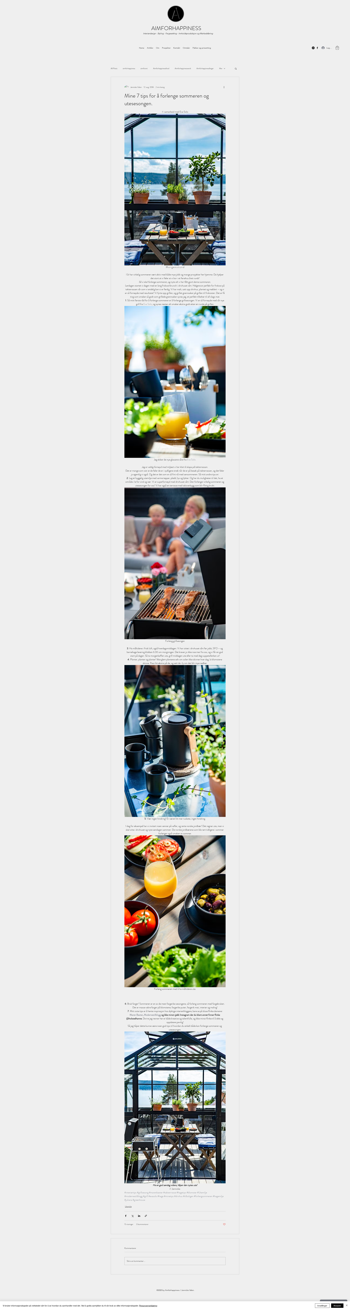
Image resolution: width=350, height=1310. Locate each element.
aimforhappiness (129, 68)
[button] (235, 68)
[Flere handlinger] (224, 87)
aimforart (144, 68)
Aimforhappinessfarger (205, 68)
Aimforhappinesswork (183, 68)
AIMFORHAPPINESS (176, 28)
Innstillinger (322, 1305)
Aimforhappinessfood (161, 68)
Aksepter (337, 1305)
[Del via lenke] (146, 1216)
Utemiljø (128, 1206)
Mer (220, 68)
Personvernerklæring (148, 1305)
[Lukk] (346, 1305)
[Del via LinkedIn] (139, 1216)
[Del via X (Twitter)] (132, 1216)
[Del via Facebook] (125, 1216)
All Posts (114, 68)
